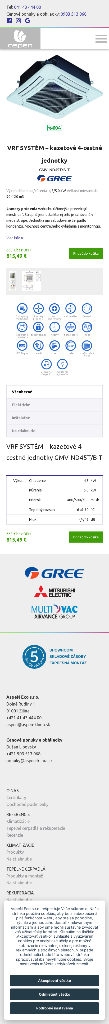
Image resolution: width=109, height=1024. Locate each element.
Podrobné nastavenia (54, 1008)
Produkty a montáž (24, 876)
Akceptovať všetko (54, 980)
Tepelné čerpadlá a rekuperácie (35, 828)
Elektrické (21, 405)
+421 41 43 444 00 (24, 717)
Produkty (15, 852)
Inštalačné (21, 418)
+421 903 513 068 (23, 753)
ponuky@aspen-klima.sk (29, 760)
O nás (12, 790)
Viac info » (14, 238)
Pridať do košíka (86, 253)
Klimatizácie (18, 821)
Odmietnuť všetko (54, 994)
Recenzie (14, 835)
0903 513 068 (74, 14)
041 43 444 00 (27, 7)
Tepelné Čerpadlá (26, 869)
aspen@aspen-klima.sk (28, 724)
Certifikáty (16, 797)
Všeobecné (22, 392)
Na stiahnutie (23, 431)
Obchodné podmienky (27, 804)
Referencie (18, 814)
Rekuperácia (20, 892)
